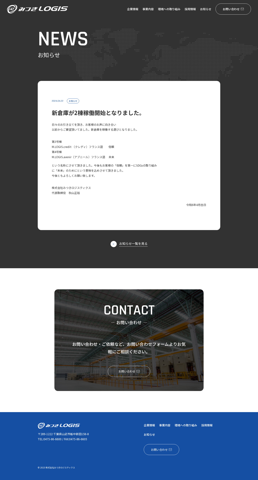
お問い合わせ (231, 9)
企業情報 (132, 9)
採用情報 (190, 9)
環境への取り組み (169, 9)
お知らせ (205, 9)
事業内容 (148, 9)
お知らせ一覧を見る (133, 243)
